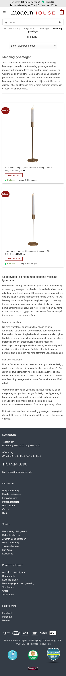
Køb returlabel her (11, 535)
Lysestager (44, 28)
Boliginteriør (29, 28)
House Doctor (48, 70)
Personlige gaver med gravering (18, 583)
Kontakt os (7, 553)
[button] (4, 12)
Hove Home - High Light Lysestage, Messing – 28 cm (28, 251)
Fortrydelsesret (9, 498)
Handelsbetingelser (11, 494)
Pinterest (6, 620)
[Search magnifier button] (60, 22)
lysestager (7, 81)
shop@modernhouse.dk (20, 472)
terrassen (7, 315)
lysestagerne (21, 379)
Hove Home (21, 73)
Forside (8, 28)
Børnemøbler (9, 576)
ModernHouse (37, 289)
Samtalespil (8, 587)
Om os (5, 509)
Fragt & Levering (10, 490)
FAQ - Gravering (10, 542)
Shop (17, 28)
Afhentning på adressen (14, 538)
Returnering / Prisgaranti (14, 531)
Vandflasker (8, 594)
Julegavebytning (10, 546)
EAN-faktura (8, 505)
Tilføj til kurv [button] (13, 175)
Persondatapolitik (10, 501)
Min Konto (7, 550)
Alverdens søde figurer (13, 572)
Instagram (7, 616)
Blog (4, 513)
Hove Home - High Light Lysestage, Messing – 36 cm (28, 167)
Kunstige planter (10, 579)
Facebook (7, 613)
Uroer (5, 590)
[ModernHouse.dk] (33, 12)
